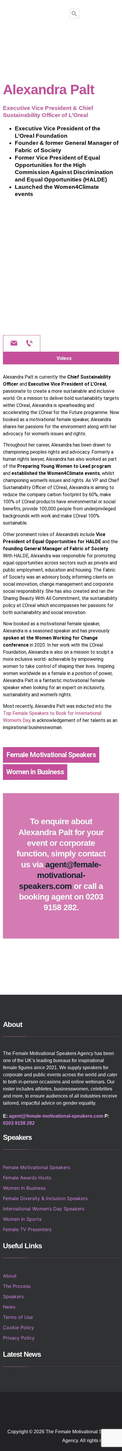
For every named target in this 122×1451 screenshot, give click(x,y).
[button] (61, 38)
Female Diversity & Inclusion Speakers (45, 1198)
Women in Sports (22, 1219)
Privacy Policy (19, 1338)
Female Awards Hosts (27, 1178)
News (9, 1307)
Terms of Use (18, 1317)
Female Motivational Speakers (51, 755)
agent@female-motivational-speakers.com (60, 875)
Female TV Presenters (27, 1229)
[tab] (61, 358)
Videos (64, 358)
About (10, 1276)
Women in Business (35, 772)
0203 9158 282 (19, 1123)
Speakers (13, 1296)
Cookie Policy (18, 1327)
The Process (16, 1286)
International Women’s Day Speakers (43, 1209)
